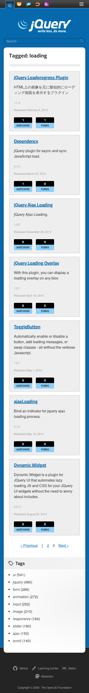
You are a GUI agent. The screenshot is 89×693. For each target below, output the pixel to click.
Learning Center (48, 668)
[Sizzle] (37, 4)
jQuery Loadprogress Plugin (41, 77)
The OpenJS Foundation (56, 687)
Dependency (26, 141)
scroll (17, 640)
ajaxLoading (26, 401)
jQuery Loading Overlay (36, 263)
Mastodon (47, 676)
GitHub (23, 668)
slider (17, 626)
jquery (18, 582)
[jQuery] (10, 4)
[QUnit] (46, 4)
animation (21, 596)
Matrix (72, 668)
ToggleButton (27, 326)
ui (14, 574)
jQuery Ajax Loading (33, 205)
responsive (22, 618)
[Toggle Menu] (81, 4)
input (17, 604)
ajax (16, 633)
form (16, 589)
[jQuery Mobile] (28, 4)
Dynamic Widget (30, 465)
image (18, 611)
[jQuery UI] (19, 4)
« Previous (29, 545)
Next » (63, 545)
